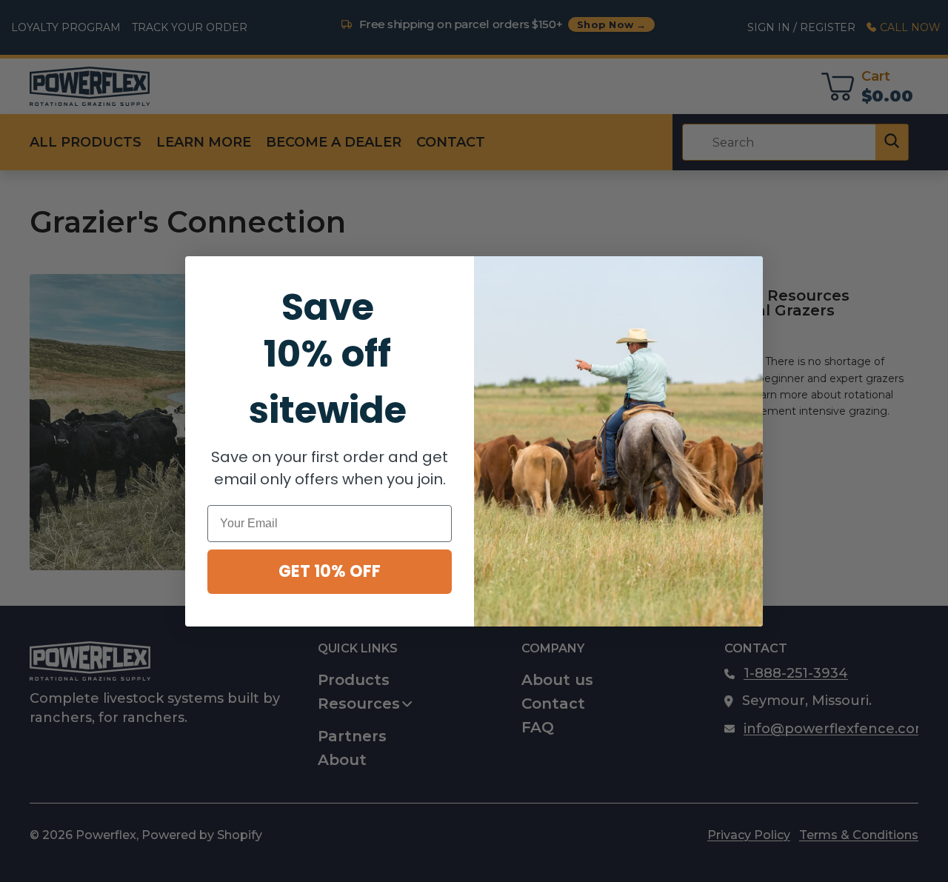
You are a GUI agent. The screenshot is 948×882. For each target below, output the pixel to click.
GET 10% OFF (329, 571)
